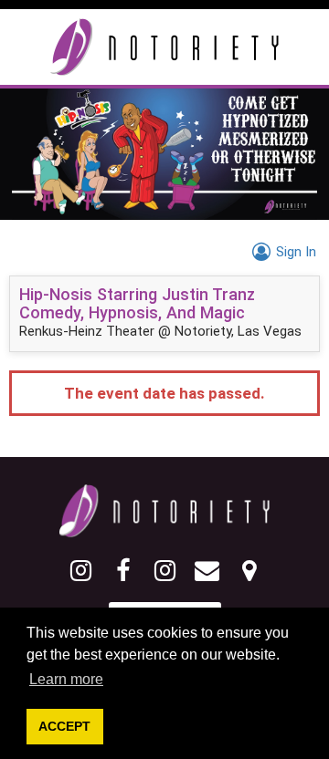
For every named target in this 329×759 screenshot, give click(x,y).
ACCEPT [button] (64, 726)
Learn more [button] (66, 679)
